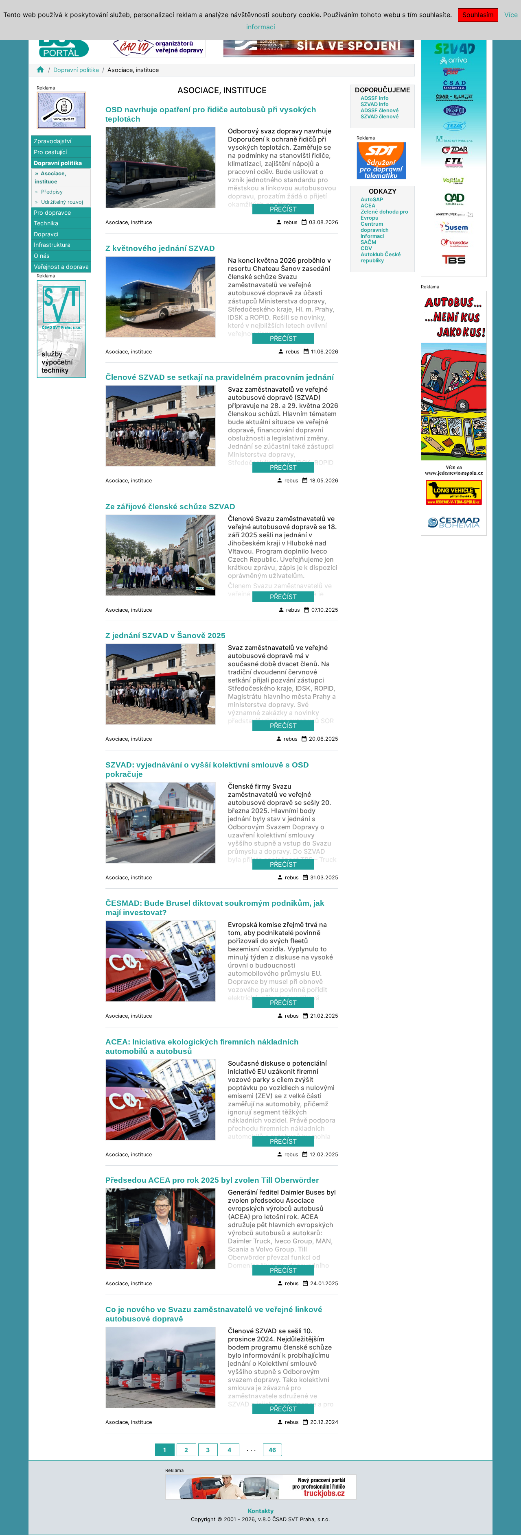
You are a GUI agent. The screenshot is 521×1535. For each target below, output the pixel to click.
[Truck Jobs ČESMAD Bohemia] (261, 1487)
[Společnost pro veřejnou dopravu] (61, 110)
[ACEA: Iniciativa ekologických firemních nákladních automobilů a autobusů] (160, 1102)
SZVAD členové (380, 116)
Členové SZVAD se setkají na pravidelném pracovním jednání (219, 377)
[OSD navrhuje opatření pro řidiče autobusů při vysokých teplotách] (160, 170)
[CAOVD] (158, 44)
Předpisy (52, 192)
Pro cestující (50, 151)
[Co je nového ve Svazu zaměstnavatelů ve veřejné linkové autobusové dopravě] (160, 1370)
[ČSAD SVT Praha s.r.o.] (61, 329)
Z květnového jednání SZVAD (160, 248)
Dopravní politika (76, 69)
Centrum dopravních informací (375, 230)
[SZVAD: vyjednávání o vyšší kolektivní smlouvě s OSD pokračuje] (160, 825)
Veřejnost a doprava (61, 266)
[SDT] (381, 160)
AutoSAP (372, 199)
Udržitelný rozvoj (62, 202)
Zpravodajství (52, 141)
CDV (366, 248)
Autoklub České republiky (381, 257)
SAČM (369, 242)
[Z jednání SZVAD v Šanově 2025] (160, 686)
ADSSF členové (380, 110)
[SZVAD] (454, 154)
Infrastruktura (52, 245)
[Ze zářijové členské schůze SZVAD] (160, 557)
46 (272, 1449)
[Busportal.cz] (64, 42)
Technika (46, 223)
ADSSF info (375, 98)
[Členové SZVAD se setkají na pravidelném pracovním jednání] (160, 428)
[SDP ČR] (318, 44)
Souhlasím (478, 15)
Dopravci (46, 234)
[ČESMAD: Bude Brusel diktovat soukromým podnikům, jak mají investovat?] (160, 963)
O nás (42, 255)
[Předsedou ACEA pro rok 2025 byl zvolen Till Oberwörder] (160, 1231)
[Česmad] (454, 413)
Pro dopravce (52, 212)
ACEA (368, 206)
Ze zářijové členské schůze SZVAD (170, 506)
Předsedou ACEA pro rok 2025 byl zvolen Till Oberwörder (212, 1180)
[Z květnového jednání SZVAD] (160, 299)
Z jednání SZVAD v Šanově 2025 (165, 635)
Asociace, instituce (128, 222)
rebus (287, 222)
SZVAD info (375, 104)
